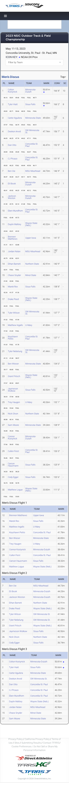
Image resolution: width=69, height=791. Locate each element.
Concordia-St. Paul (31, 145)
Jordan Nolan (14, 251)
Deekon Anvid (14, 131)
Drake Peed (13, 299)
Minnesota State (33, 118)
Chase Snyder (14, 275)
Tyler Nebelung (15, 351)
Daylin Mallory (14, 224)
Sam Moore (13, 425)
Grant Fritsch (14, 376)
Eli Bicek (12, 183)
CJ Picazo (12, 158)
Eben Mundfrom (15, 210)
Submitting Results (31, 742)
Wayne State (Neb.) (31, 224)
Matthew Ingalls (15, 325)
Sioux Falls (30, 104)
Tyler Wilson (14, 312)
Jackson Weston (12, 197)
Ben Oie (11, 171)
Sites (16, 742)
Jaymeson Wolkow (13, 389)
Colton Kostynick (12, 90)
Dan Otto (12, 145)
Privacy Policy (15, 739)
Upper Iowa (30, 238)
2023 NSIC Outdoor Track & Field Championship (28, 38)
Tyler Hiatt (13, 104)
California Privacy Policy (37, 739)
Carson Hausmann (13, 464)
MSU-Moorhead (32, 171)
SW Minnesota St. (32, 131)
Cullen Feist (13, 451)
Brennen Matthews (12, 237)
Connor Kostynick (12, 437)
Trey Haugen (14, 402)
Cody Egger (13, 477)
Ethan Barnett (14, 264)
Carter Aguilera (15, 118)
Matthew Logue (15, 489)
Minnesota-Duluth (30, 90)
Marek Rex (13, 286)
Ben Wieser (13, 363)
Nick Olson (13, 413)
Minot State (30, 275)
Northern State (32, 264)
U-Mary (28, 325)
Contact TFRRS (51, 742)
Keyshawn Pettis (13, 337)
